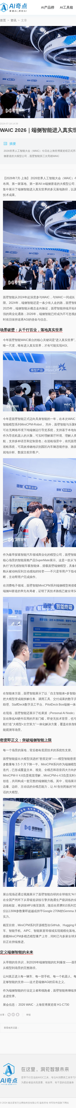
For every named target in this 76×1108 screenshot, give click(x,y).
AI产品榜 (47, 7)
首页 (3, 20)
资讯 (13, 20)
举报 (28, 1014)
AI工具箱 (66, 7)
